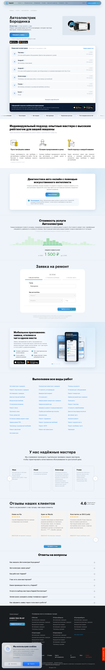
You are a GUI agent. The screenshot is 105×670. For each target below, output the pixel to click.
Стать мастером (89, 656)
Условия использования (47, 662)
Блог (67, 3)
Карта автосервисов (52, 3)
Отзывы (44, 3)
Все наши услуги (78, 634)
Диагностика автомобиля (17, 397)
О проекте (61, 3)
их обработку (69, 315)
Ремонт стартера (73, 404)
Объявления (37, 3)
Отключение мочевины (16, 404)
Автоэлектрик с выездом (17, 386)
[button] (19, 35)
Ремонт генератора (74, 393)
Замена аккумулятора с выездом (77, 397)
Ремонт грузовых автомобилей (48, 422)
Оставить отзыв (52, 546)
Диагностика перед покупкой (77, 411)
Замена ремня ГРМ (15, 422)
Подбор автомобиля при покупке (49, 411)
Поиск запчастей (15, 415)
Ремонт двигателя (15, 429)
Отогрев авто (43, 397)
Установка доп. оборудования (77, 389)
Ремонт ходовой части (75, 422)
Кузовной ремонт (73, 418)
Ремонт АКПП (43, 426)
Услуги (19, 3)
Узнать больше (52, 194)
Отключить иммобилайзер (76, 408)
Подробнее (16, 657)
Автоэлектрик (14, 433)
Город (31, 283)
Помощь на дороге (73, 386)
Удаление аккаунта (58, 662)
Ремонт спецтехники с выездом (19, 389)
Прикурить (71, 400)
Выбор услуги (66, 309)
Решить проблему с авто (75, 426)
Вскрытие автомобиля (16, 400)
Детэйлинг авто (73, 415)
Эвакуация (71, 429)
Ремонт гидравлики (45, 418)
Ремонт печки (14, 408)
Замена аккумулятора (45, 404)
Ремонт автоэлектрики (46, 429)
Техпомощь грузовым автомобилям (20, 426)
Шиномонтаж (43, 415)
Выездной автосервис (45, 393)
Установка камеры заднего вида (19, 418)
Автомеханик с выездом (17, 393)
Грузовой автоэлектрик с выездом (49, 386)
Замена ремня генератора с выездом (50, 400)
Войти (84, 3)
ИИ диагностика (28, 3)
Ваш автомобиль (34, 292)
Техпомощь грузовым (37, 629)
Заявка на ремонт (91, 3)
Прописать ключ (15, 411)
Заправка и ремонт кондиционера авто (51, 408)
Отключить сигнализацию (46, 389)
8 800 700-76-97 (17, 618)
